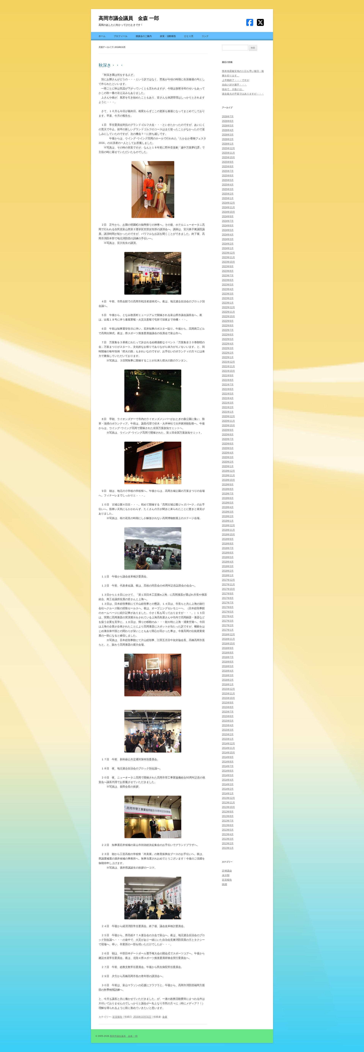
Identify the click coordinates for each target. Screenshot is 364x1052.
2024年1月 (228, 248)
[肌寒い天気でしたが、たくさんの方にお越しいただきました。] (153, 548)
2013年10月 (228, 807)
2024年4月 (228, 234)
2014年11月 (228, 748)
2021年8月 (228, 380)
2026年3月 (228, 134)
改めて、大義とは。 (233, 89)
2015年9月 (228, 702)
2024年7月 (228, 221)
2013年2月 (228, 843)
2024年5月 (228, 230)
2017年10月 (228, 589)
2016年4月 (228, 670)
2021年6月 (228, 389)
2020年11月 (228, 421)
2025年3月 (228, 189)
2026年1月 (228, 143)
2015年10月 (228, 698)
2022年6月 (228, 334)
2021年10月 (228, 371)
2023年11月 (228, 257)
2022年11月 (228, 311)
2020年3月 (228, 457)
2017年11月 (228, 584)
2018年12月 (228, 525)
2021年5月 (228, 393)
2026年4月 (228, 130)
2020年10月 (228, 425)
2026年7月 (228, 116)
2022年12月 (228, 307)
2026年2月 (228, 139)
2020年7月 (228, 439)
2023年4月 (228, 289)
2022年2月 (228, 352)
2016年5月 (228, 666)
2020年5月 (228, 448)
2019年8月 (228, 489)
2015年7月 (228, 711)
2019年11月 (228, 475)
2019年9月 (228, 484)
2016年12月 (228, 634)
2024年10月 (228, 212)
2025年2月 (228, 193)
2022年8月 (228, 325)
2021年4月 (228, 398)
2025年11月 (228, 152)
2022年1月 (228, 357)
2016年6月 (228, 661)
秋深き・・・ (111, 65)
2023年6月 (228, 280)
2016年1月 (228, 684)
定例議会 (227, 870)
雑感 (224, 884)
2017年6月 (228, 607)
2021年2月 (228, 407)
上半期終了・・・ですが (235, 80)
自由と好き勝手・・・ (234, 84)
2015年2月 (228, 734)
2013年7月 (228, 820)
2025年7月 (228, 171)
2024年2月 (228, 243)
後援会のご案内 (144, 36)
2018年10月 (228, 534)
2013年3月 (228, 839)
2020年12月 (228, 416)
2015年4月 (228, 725)
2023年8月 (228, 271)
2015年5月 (228, 720)
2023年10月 (228, 261)
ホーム (102, 36)
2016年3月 (228, 675)
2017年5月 (228, 611)
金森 (164, 1016)
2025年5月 (228, 180)
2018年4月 (228, 561)
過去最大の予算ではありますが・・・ (243, 93)
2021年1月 (228, 411)
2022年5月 (228, 339)
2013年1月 (228, 848)
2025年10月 (228, 157)
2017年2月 (228, 625)
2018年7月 (228, 548)
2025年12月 (228, 148)
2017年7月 (228, 602)
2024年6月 (228, 225)
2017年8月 (228, 598)
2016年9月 (228, 648)
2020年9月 (228, 430)
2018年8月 (228, 543)
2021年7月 (228, 384)
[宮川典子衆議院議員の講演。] (153, 273)
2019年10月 (228, 480)
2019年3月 (228, 511)
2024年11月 (228, 207)
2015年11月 (228, 693)
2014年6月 (228, 770)
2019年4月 (228, 507)
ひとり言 (188, 36)
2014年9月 (228, 757)
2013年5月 (228, 829)
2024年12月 (228, 202)
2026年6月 (228, 121)
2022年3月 (228, 348)
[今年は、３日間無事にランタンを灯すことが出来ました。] (153, 391)
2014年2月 (228, 789)
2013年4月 (228, 834)
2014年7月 (228, 766)
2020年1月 (228, 466)
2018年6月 (228, 552)
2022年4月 (228, 343)
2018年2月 (228, 570)
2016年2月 (228, 679)
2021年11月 (228, 366)
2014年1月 (228, 793)
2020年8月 (228, 434)
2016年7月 (228, 657)
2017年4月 (228, 616)
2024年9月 (228, 216)
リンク (205, 36)
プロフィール (120, 36)
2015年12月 (228, 689)
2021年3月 (228, 402)
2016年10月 (228, 643)
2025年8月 (228, 166)
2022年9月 (228, 321)
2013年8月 (228, 816)
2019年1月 (228, 520)
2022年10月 (228, 316)
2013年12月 (228, 798)
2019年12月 (228, 470)
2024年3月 (228, 239)
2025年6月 (228, 175)
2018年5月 (228, 557)
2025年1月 (228, 198)
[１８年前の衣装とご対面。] (153, 189)
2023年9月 (228, 266)
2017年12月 (228, 580)
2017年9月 (228, 593)
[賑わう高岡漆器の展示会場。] (153, 731)
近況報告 (117, 1016)
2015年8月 (228, 707)
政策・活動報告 (168, 36)
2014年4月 (228, 779)
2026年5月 (228, 125)
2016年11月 (228, 639)
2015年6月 (228, 716)
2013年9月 (228, 811)
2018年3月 (228, 566)
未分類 (225, 875)
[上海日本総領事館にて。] (153, 675)
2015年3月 (228, 729)
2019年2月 (228, 516)
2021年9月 (228, 375)
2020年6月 (228, 443)
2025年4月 (228, 184)
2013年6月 (228, 825)
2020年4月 (228, 452)
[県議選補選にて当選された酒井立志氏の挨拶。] (153, 898)
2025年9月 (228, 162)
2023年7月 (228, 275)
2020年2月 (228, 461)
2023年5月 (228, 284)
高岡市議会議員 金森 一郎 (129, 18)
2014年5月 (228, 775)
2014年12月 (228, 743)
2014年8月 (228, 761)
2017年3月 (228, 620)
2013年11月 (228, 802)
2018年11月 (228, 530)
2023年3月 (228, 293)
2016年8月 (228, 652)
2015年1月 (228, 739)
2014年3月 (228, 784)
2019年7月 (228, 493)
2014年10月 (228, 752)
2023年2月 (228, 298)
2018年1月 (228, 575)
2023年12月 (228, 252)
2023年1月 (228, 302)
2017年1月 (228, 630)
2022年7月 (228, 330)
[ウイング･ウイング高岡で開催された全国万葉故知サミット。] (153, 463)
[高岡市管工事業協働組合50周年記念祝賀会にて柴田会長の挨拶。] (153, 817)
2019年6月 (228, 498)
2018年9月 (228, 539)
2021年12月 (228, 361)
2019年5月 (228, 502)
